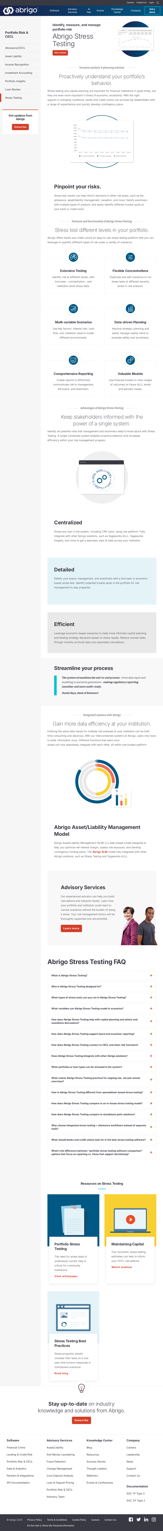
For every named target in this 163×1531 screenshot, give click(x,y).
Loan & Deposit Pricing (60, 1482)
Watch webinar (121, 1267)
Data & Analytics (16, 1468)
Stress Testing (13, 97)
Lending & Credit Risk (19, 1454)
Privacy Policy (34, 1519)
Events (100, 10)
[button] (51, 1525)
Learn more (71, 928)
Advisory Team (56, 1496)
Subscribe (20, 126)
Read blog (61, 1373)
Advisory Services (72, 10)
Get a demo (152, 10)
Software (54, 10)
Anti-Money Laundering (61, 1454)
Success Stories (96, 1461)
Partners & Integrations (20, 1475)
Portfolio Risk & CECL (16, 34)
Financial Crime (16, 1447)
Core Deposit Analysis (60, 1475)
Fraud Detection (56, 1461)
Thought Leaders (97, 1468)
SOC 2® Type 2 (136, 1500)
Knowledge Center (117, 10)
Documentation (137, 1486)
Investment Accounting (18, 72)
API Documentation (18, 1482)
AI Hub (89, 10)
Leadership (133, 1454)
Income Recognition (17, 64)
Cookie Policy (79, 1519)
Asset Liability (13, 56)
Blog (89, 1447)
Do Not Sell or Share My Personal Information (50, 1525)
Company (136, 10)
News (130, 1461)
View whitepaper (66, 1276)
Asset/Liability (55, 1447)
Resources (93, 1454)
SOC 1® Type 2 (136, 1493)
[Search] (157, 3)
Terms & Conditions (57, 1519)
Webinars (92, 1475)
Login (151, 2)
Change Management (59, 1468)
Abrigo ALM (99, 851)
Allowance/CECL (15, 47)
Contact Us (141, 2)
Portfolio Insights (15, 81)
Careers (130, 2)
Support (131, 1468)
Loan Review (12, 89)
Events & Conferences (100, 1482)
